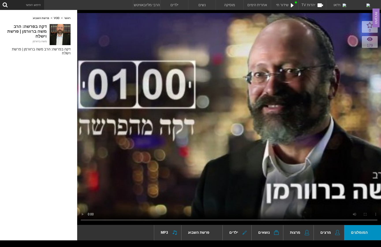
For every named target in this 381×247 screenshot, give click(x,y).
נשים (202, 5)
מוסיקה (229, 5)
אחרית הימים (257, 5)
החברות (376, 18)
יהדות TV (308, 5)
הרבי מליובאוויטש (147, 5)
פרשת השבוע (41, 18)
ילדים (174, 5)
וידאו (337, 5)
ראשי (67, 18)
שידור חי (282, 5)
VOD (57, 18)
